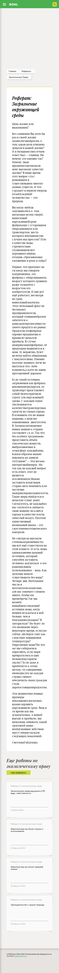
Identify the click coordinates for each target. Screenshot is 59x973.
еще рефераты (18, 773)
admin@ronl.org (21, 956)
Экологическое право (18, 77)
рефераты (26, 71)
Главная (12, 71)
